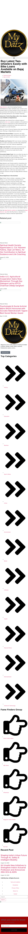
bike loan (7, 122)
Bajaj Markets (3, 107)
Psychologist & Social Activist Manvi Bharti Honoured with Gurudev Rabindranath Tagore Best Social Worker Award (13, 309)
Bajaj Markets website (10, 210)
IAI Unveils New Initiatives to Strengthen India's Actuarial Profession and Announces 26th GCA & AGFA (13, 868)
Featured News (7, 75)
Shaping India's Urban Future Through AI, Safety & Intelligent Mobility (14, 857)
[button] (14, 58)
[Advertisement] (14, 14)
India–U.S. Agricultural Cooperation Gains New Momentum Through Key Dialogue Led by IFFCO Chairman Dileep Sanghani (12, 281)
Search (3, 899)
